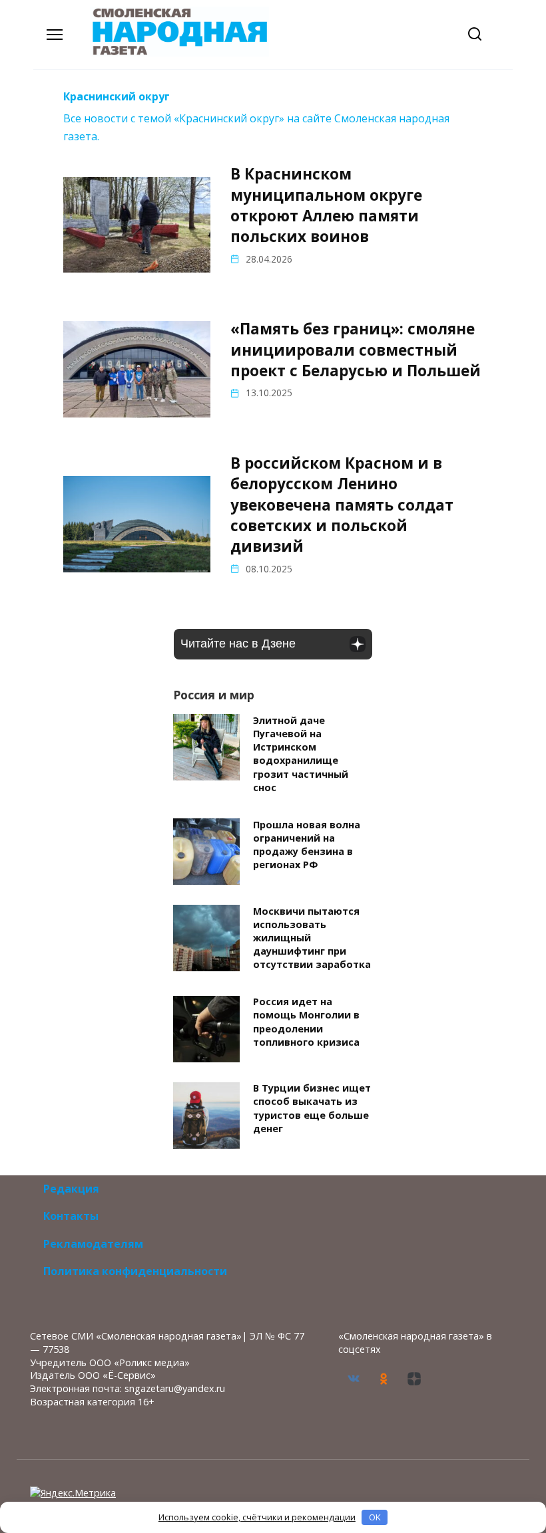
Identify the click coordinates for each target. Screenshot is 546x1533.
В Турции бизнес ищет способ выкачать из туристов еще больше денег (312, 1108)
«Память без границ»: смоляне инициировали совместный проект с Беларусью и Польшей (355, 349)
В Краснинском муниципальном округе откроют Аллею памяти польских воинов (326, 205)
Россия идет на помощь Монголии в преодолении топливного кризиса (306, 1022)
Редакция (71, 1188)
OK (375, 1517)
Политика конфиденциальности (135, 1271)
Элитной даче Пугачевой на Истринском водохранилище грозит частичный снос (300, 754)
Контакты (71, 1216)
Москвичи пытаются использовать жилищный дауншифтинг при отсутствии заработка (312, 938)
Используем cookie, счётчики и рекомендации (257, 1517)
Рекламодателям (93, 1244)
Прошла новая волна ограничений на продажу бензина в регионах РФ (306, 844)
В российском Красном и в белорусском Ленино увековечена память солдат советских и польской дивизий (341, 504)
